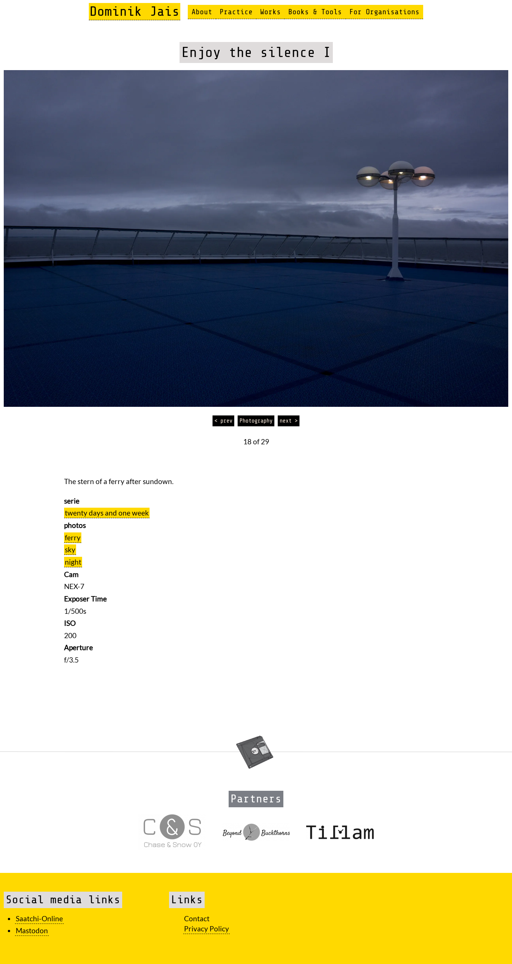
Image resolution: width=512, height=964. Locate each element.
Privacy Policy (206, 928)
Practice (236, 11)
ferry (73, 537)
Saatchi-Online (39, 918)
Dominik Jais (135, 11)
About (202, 11)
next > (289, 420)
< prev (223, 420)
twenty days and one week (107, 512)
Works (270, 11)
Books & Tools (315, 11)
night (73, 562)
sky (70, 549)
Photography (256, 420)
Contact (197, 918)
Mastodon (32, 930)
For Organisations (384, 11)
